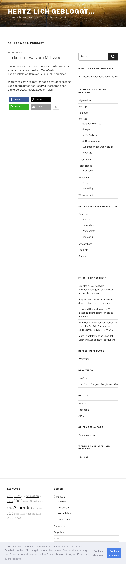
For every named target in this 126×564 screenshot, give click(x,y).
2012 (38, 514)
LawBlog (83, 378)
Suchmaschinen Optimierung (97, 146)
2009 (18, 501)
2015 (35, 508)
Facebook (83, 409)
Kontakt (86, 219)
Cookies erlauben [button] (114, 553)
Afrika (10, 501)
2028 (23, 514)
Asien (26, 501)
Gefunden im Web (91, 123)
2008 (11, 518)
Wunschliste (88, 230)
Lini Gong (83, 456)
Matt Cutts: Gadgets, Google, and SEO (98, 384)
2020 (23, 496)
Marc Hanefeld (86, 336)
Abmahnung (36, 501)
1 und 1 (17, 514)
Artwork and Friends (88, 435)
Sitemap (82, 256)
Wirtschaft (84, 177)
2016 (41, 496)
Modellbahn (84, 159)
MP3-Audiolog (90, 135)
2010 (10, 513)
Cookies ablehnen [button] (98, 553)
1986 (40, 509)
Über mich (83, 214)
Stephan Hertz (86, 299)
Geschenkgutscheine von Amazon (100, 76)
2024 (17, 496)
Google (86, 129)
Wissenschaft (85, 195)
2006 (10, 496)
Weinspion (83, 358)
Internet (82, 118)
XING (81, 415)
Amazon (82, 403)
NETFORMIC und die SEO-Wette (95, 329)
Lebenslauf (88, 225)
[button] (19, 99)
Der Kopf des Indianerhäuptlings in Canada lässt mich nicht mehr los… (96, 289)
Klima (85, 182)
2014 (10, 508)
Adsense (30, 513)
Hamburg (83, 112)
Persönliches (85, 165)
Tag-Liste (83, 249)
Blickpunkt (88, 170)
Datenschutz (85, 243)
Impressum (88, 236)
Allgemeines (84, 100)
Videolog (87, 152)
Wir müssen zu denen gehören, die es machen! (95, 313)
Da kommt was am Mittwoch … (38, 57)
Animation (32, 496)
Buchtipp (83, 106)
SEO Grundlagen (91, 141)
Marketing (87, 188)
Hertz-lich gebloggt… (51, 11)
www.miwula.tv (29, 89)
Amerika (22, 507)
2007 (18, 518)
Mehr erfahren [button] (13, 558)
